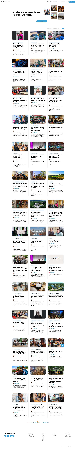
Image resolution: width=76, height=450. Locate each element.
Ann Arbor (15, 97)
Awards (30, 435)
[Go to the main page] (5, 2)
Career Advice (56, 153)
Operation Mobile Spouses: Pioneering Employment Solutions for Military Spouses (19, 408)
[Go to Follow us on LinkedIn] (5, 436)
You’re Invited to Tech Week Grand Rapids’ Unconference (19, 73)
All (13, 42)
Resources (15, 293)
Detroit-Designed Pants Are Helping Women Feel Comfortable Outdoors (20, 214)
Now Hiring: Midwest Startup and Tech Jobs (37, 379)
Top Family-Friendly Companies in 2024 (18, 323)
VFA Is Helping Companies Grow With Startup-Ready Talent (19, 296)
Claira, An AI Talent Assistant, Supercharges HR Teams (38, 325)
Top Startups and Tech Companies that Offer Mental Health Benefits (55, 407)
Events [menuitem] (59, 1)
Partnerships (31, 434)
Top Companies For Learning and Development (54, 45)
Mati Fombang (52, 218)
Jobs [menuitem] (51, 1)
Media (66, 435)
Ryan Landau (52, 272)
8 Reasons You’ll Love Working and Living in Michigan (19, 380)
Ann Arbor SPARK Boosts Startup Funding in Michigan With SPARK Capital (20, 242)
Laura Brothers (16, 76)
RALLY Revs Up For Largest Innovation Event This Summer (36, 269)
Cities (43, 438)
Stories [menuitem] (48, 1)
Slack (43, 440)
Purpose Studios (31, 436)
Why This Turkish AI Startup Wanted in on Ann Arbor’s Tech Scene (56, 325)
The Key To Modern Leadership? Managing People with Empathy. (19, 352)
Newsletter (44, 436)
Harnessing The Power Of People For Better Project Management (37, 407)
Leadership (33, 69)
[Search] (63, 28)
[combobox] (55, 28)
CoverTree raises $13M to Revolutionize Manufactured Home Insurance (56, 380)
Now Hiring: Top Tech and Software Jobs (55, 240)
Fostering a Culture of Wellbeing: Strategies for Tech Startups (38, 352)
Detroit (15, 42)
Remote (33, 97)
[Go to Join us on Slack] (8, 436)
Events (20, 69)
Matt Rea (33, 76)
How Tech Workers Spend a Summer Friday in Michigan (56, 185)
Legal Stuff (55, 435)
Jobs (33, 42)
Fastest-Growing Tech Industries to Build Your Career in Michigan (38, 45)
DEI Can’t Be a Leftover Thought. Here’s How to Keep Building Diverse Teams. (56, 214)
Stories (43, 437)
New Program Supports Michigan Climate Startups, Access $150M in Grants (37, 185)
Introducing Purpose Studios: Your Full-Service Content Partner (56, 269)
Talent (43, 435)
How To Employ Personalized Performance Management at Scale (19, 157)
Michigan (36, 42)
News (36, 210)
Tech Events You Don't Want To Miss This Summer (37, 156)
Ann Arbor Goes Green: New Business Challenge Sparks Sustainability (56, 296)
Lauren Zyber (34, 48)
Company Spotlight (20, 42)
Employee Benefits (52, 42)
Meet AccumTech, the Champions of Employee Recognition (20, 100)
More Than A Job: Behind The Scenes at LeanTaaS (38, 99)
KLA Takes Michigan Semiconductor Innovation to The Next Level (37, 214)
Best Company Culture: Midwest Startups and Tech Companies (37, 129)
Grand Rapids (16, 69)
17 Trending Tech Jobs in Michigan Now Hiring (20, 128)
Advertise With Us (68, 436)
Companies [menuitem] (55, 1)
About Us (54, 434)
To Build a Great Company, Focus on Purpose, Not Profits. (37, 73)
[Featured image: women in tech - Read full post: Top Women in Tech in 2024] (56, 63)
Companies (58, 42)
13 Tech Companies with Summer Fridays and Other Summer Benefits (20, 185)
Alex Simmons (16, 161)
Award (51, 69)
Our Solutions (72, 1)
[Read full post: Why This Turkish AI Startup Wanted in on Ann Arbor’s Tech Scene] (56, 314)
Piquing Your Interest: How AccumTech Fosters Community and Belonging (56, 100)
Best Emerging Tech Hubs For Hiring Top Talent (36, 241)
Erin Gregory (16, 412)
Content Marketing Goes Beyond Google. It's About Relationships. (38, 296)
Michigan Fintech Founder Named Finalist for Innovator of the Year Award (20, 269)
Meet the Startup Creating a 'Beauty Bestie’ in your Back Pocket (18, 45)
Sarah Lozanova (52, 159)
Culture (33, 125)
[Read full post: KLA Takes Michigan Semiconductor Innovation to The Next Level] (38, 204)
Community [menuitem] (63, 1)
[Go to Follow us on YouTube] (11, 436)
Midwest (33, 153)
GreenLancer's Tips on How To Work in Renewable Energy (55, 156)
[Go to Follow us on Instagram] (13, 436)
